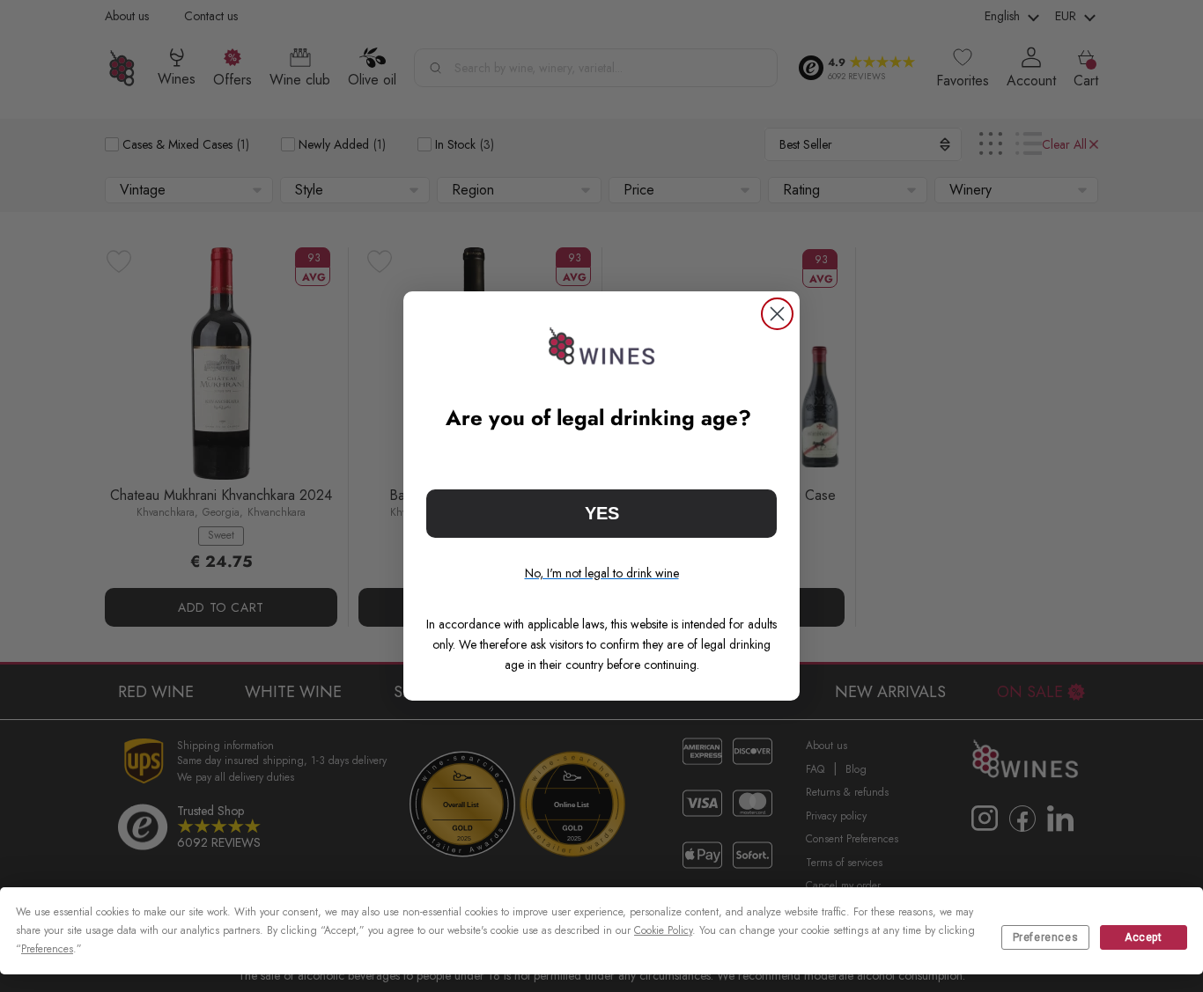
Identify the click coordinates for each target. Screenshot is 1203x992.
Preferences (1046, 937)
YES (602, 513)
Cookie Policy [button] (663, 930)
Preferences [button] (47, 949)
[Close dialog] (777, 313)
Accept (1143, 937)
